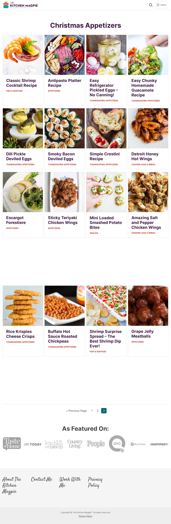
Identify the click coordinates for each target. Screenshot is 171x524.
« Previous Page (76, 411)
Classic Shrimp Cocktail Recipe (21, 83)
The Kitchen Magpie (20, 5)
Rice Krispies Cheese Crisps (20, 334)
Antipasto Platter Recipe (64, 83)
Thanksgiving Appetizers (104, 100)
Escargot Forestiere (16, 220)
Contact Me (41, 480)
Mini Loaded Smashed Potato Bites (106, 222)
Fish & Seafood (14, 91)
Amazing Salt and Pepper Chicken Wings (146, 222)
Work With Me (70, 483)
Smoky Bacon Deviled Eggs (61, 156)
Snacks (94, 233)
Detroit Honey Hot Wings (144, 156)
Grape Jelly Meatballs (142, 334)
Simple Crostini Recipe (105, 156)
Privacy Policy (95, 483)
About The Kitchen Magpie (12, 486)
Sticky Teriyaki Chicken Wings (62, 220)
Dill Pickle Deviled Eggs (19, 156)
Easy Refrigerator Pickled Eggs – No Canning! (104, 87)
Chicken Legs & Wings (143, 164)
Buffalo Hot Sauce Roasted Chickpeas (62, 336)
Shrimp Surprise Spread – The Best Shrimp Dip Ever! (106, 338)
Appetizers (54, 91)
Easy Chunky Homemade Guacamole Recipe (144, 87)
